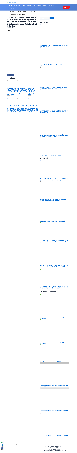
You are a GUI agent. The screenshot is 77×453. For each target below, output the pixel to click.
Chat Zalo (2, 446)
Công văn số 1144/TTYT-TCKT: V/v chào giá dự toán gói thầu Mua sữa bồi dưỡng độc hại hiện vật (54, 45)
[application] (13, 5)
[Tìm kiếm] (52, 18)
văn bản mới (44, 158)
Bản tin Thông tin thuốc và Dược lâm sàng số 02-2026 (50, 155)
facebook (2, 449)
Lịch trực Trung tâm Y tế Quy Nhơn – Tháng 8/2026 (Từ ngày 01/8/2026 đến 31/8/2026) (54, 342)
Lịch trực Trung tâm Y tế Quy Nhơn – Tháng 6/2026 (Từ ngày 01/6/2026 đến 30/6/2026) (54, 411)
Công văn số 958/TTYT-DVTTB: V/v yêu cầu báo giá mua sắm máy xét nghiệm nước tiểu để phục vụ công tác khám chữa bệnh (53, 88)
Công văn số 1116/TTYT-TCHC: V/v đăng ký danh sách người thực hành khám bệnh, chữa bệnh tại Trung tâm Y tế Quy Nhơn (22, 90)
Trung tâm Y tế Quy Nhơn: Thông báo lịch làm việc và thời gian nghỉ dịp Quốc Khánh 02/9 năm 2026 (54, 65)
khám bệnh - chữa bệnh (48, 291)
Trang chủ (9, 11)
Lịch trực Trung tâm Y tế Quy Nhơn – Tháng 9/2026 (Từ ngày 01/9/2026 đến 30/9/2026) (54, 317)
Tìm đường (2, 443)
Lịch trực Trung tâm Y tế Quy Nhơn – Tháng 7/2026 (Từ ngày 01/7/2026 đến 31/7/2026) (54, 386)
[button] (10, 75)
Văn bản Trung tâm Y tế (16, 11)
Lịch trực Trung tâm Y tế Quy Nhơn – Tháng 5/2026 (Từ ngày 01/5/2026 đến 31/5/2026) (54, 436)
